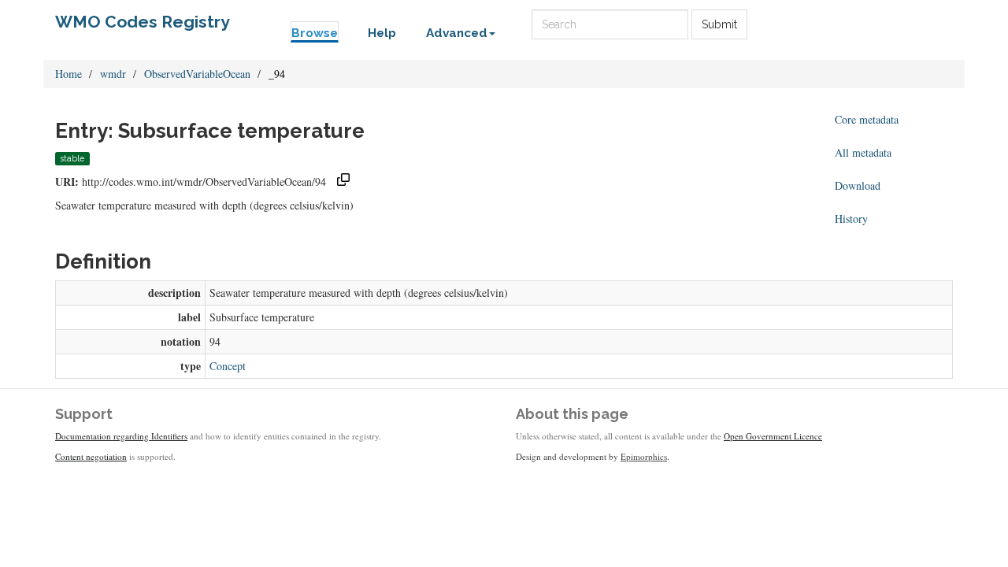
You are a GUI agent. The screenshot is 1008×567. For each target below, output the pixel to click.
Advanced (456, 33)
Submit (719, 24)
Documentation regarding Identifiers (121, 436)
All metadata (863, 152)
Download (857, 185)
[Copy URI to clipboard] (343, 181)
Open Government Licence (773, 436)
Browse (314, 33)
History (851, 218)
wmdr (113, 73)
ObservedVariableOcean (197, 73)
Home (68, 73)
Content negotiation (91, 456)
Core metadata (867, 119)
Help (382, 33)
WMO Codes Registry (142, 22)
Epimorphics (644, 456)
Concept (227, 365)
